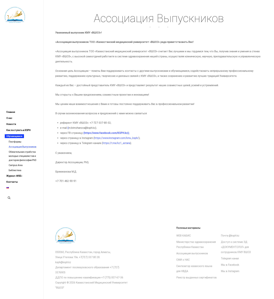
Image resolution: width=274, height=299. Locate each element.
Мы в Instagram (230, 271)
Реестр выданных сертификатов (196, 277)
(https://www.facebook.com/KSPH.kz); (106, 132)
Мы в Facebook (230, 264)
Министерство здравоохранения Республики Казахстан (196, 244)
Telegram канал (230, 258)
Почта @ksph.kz (230, 235)
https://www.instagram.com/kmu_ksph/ (116, 138)
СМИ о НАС (183, 259)
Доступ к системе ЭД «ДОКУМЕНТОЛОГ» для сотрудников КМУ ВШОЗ (236, 247)
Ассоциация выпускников (192, 253)
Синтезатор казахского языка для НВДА (194, 269)
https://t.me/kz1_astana (116, 143)
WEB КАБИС (183, 235)
